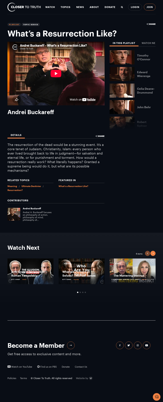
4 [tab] (85, 292)
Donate (110, 7)
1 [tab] (77, 292)
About (94, 7)
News (80, 7)
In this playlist (124, 43)
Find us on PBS (48, 366)
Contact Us (81, 366)
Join (150, 7)
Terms (23, 378)
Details (16, 135)
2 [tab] (80, 292)
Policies (11, 378)
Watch (50, 7)
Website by (82, 378)
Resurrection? (15, 190)
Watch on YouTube (21, 366)
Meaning (12, 186)
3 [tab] (82, 292)
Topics (66, 7)
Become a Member (35, 345)
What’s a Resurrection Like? (73, 186)
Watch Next (150, 43)
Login (135, 7)
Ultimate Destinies (31, 186)
